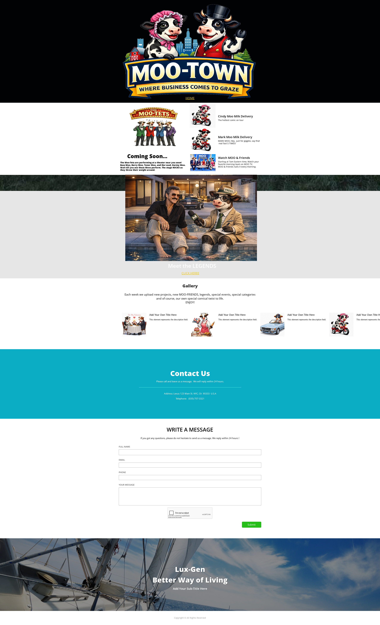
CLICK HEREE (190, 273)
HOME (190, 98)
